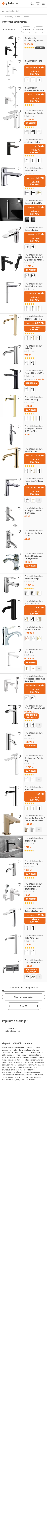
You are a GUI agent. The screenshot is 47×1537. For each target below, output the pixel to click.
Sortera (39, 29)
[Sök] (3, 11)
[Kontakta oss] (31, 3)
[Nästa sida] (37, 1006)
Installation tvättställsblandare (12, 1029)
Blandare (8, 17)
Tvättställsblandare (22, 17)
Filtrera (26, 29)
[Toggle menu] (43, 3)
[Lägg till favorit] (19, 39)
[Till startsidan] (10, 3)
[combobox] (23, 1006)
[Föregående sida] (9, 1006)
